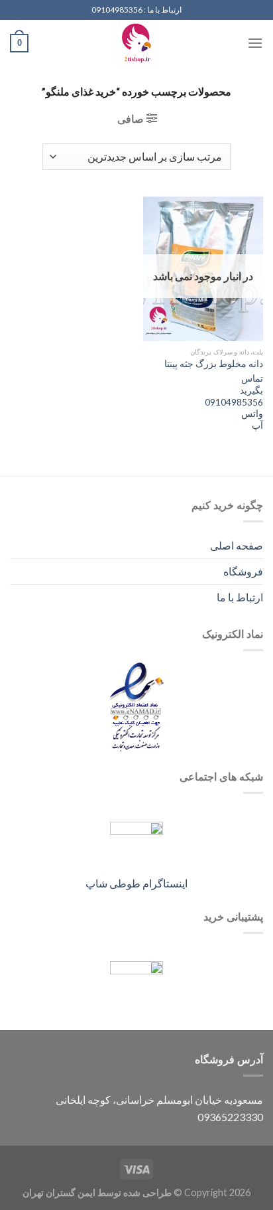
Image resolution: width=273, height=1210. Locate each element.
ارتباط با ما (240, 597)
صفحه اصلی (236, 545)
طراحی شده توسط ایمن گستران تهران (97, 1192)
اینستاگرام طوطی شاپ (136, 883)
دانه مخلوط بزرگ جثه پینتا (213, 363)
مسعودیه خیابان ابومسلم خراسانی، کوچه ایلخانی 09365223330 (159, 1108)
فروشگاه (243, 571)
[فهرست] (255, 43)
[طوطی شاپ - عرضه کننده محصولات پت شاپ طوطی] (136, 43)
